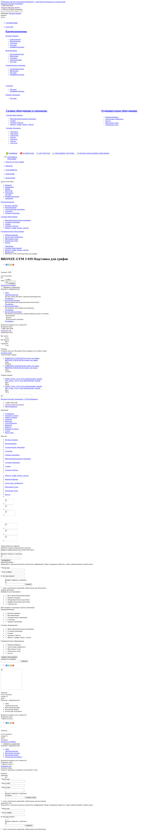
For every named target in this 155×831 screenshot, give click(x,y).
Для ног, (13, 137)
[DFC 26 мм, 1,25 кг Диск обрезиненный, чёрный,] (23, 379)
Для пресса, (14, 132)
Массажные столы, (112, 123)
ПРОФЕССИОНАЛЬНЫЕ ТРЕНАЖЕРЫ (94, 153)
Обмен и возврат (11, 417)
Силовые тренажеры (13, 128)
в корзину (12, 283)
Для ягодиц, (14, 135)
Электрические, (15, 39)
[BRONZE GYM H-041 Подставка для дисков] (22, 366)
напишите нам (6, 330)
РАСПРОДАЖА (28, 153)
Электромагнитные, (17, 54)
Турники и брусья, (16, 122)
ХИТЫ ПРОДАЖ (8, 190)
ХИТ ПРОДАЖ (44, 153)
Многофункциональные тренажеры (18, 220)
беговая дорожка (15, 13)
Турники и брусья (11, 226)
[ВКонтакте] (6, 264)
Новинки (8, 185)
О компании (9, 414)
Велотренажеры (11, 50)
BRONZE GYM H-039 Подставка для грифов (21, 360)
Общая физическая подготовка (18, 600)
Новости (8, 427)
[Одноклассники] (11, 264)
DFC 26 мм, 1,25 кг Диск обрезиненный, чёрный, (23, 380)
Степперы (9, 86)
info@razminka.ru (11, 406)
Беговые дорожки (12, 36)
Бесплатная (11, 306)
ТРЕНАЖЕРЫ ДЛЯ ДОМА (65, 153)
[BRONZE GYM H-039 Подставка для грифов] (22, 358)
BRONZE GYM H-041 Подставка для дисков (21, 368)
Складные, (14, 43)
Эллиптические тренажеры (15, 65)
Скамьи (13, 121)
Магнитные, (14, 56)
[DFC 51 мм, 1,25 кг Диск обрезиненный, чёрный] (23, 386)
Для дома (13, 62)
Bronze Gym (9, 252)
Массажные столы (11, 239)
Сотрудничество (11, 423)
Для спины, (14, 133)
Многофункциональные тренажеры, (23, 119)
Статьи (7, 431)
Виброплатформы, (112, 117)
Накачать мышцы (13, 598)
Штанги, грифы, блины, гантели (22, 124)
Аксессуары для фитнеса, (114, 119)
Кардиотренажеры (16, 31)
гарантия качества (11, 294)
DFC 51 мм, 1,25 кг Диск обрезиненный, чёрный (22, 388)
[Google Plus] (13, 264)
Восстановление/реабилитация (18, 595)
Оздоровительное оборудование (119, 110)
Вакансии (8, 425)
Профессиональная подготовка (18, 602)
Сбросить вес (12, 604)
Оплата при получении (13, 312)
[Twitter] (9, 264)
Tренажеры (9, 246)
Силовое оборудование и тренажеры (26, 110)
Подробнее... (9, 298)
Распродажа (9, 187)
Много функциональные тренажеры (20, 629)
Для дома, (13, 45)
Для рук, (13, 141)
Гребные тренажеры (13, 95)
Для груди (13, 143)
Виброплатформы (11, 235)
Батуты (7, 242)
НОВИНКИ (13, 153)
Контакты (8, 421)
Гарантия (8, 419)
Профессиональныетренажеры (12, 197)
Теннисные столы (111, 125)
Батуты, (108, 121)
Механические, (15, 41)
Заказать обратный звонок (10, 7)
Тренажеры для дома (9, 193)
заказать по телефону (8, 285)
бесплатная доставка (12, 300)
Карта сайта (9, 433)
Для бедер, (14, 139)
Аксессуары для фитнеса (14, 237)
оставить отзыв (6, 353)
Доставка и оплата (11, 415)
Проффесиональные (17, 47)
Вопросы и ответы (11, 429)
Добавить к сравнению (11, 287)
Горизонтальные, (16, 60)
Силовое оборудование (14, 115)
